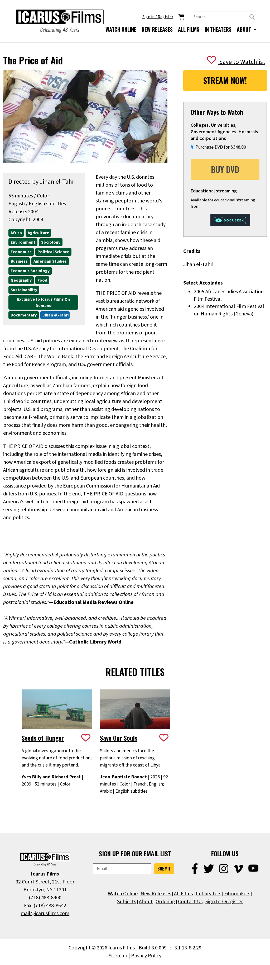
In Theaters (208, 893)
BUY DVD (225, 169)
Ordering (165, 901)
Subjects (126, 901)
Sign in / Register (157, 17)
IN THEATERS (218, 29)
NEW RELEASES (157, 29)
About (146, 901)
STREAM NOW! (225, 80)
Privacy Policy (146, 955)
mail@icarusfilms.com (45, 913)
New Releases (156, 893)
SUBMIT (164, 868)
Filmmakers (237, 893)
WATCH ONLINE (120, 29)
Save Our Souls (118, 737)
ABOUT (244, 29)
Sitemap (118, 955)
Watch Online (123, 893)
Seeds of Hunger (43, 737)
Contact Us (190, 901)
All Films (183, 893)
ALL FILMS (188, 29)
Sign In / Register (224, 901)
